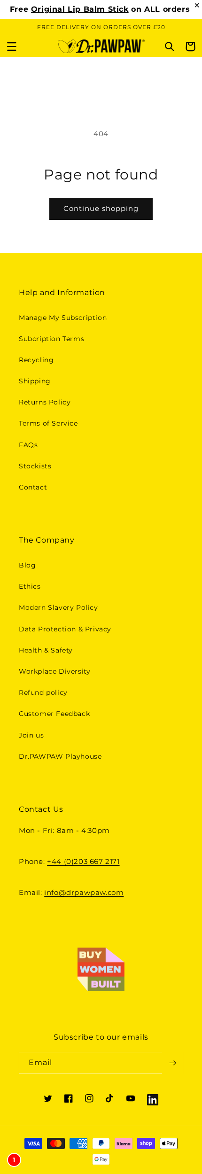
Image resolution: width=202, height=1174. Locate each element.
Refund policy (43, 692)
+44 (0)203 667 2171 (83, 861)
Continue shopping (101, 208)
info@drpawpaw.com (84, 892)
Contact (33, 487)
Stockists (35, 466)
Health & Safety (46, 650)
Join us (31, 735)
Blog (27, 565)
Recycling (36, 360)
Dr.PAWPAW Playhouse (60, 756)
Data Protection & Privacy (65, 629)
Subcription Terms (51, 338)
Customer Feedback (54, 713)
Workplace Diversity (54, 671)
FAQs (28, 445)
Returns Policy (44, 402)
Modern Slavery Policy (58, 607)
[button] (11, 46)
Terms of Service (48, 423)
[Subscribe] (172, 1063)
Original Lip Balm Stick (80, 9)
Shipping (35, 381)
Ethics (30, 586)
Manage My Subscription (63, 317)
